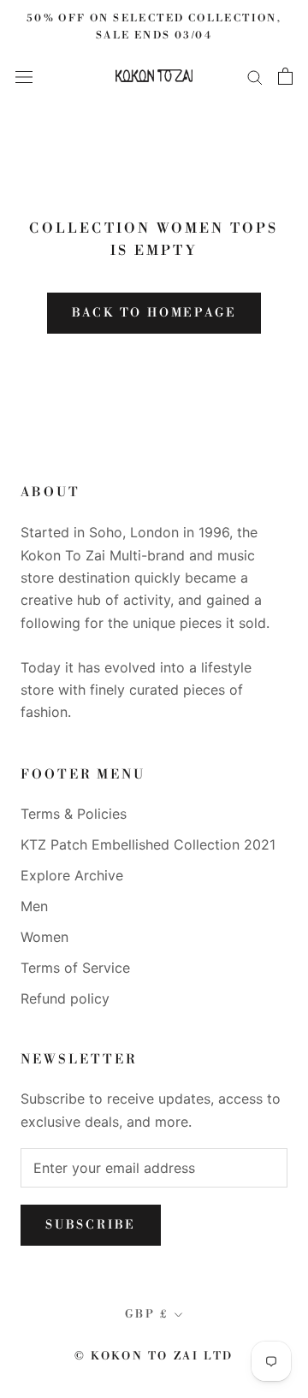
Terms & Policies (74, 813)
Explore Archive (72, 875)
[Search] (255, 76)
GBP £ (147, 1314)
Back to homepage (154, 313)
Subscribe (90, 1225)
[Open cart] (285, 76)
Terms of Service (75, 967)
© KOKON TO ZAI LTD (154, 1356)
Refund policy (65, 998)
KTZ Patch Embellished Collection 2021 (148, 844)
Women (44, 936)
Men (34, 906)
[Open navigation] (24, 75)
